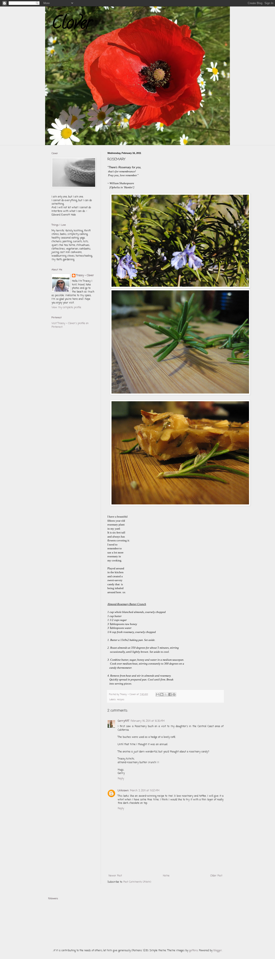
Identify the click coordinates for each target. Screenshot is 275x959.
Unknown (123, 791)
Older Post (216, 876)
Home (166, 876)
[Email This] (158, 694)
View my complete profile (66, 307)
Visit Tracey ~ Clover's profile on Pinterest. (70, 325)
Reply (121, 779)
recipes (120, 699)
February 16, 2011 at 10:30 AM (148, 721)
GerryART (123, 721)
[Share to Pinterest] (174, 694)
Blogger (217, 951)
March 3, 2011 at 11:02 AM (144, 791)
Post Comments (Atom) (137, 882)
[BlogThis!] (162, 694)
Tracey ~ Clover (85, 275)
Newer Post (115, 876)
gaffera (193, 951)
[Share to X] (166, 694)
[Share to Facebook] (170, 694)
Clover (72, 24)
